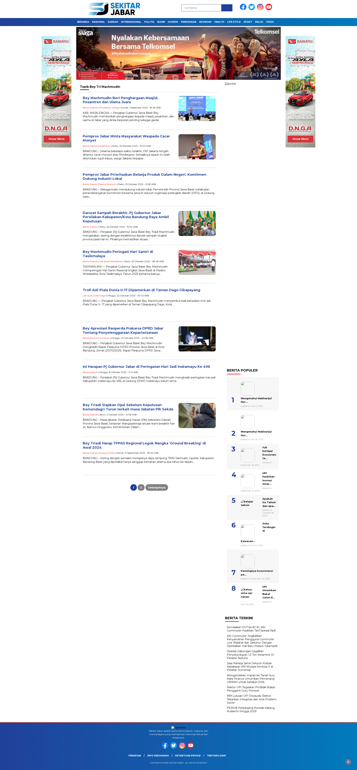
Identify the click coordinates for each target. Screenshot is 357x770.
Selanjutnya (156, 487)
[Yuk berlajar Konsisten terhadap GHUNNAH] (243, 454)
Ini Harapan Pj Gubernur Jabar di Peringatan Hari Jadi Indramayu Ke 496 (146, 367)
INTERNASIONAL (131, 21)
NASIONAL (98, 21)
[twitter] (252, 9)
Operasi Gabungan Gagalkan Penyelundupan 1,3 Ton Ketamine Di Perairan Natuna (250, 655)
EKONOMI (205, 21)
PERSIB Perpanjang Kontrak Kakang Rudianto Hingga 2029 (251, 709)
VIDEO (270, 21)
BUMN (161, 21)
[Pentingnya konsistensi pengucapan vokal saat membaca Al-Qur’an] (243, 560)
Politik (111, 452)
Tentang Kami (216, 755)
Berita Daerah (90, 107)
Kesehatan (105, 145)
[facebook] (244, 9)
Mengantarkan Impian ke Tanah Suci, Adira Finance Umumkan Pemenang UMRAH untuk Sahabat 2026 (251, 679)
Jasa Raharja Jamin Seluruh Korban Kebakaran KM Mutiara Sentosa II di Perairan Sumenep (250, 667)
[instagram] (261, 9)
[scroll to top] (343, 764)
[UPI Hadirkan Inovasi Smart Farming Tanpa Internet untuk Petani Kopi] (243, 479)
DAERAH (113, 21)
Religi (116, 107)
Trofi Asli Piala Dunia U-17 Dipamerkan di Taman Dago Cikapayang (141, 290)
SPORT (248, 21)
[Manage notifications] (348, 762)
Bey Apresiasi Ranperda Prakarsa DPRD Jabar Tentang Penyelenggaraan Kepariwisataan (123, 330)
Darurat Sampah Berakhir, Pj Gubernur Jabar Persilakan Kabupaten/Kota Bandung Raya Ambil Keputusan (126, 217)
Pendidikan (105, 107)
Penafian (134, 755)
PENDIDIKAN (188, 21)
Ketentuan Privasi (188, 755)
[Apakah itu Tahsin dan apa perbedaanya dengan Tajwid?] (243, 505)
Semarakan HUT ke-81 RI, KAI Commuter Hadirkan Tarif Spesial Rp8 (251, 629)
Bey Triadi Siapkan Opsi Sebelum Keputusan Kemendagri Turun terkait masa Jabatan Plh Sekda (128, 407)
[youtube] (269, 9)
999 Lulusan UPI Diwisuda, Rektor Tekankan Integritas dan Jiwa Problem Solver (251, 699)
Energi (103, 452)
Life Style (104, 261)
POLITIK (149, 21)
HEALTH (219, 21)
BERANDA (83, 21)
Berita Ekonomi (107, 184)
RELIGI (259, 21)
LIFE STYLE (234, 21)
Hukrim (173, 21)
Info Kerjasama (158, 755)
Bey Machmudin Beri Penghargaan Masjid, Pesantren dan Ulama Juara (120, 100)
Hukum (105, 338)
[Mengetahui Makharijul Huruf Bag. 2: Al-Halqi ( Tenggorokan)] (243, 387)
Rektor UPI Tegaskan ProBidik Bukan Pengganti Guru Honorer (251, 689)
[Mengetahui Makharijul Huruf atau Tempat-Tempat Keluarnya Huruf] (243, 420)
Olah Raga (100, 295)
